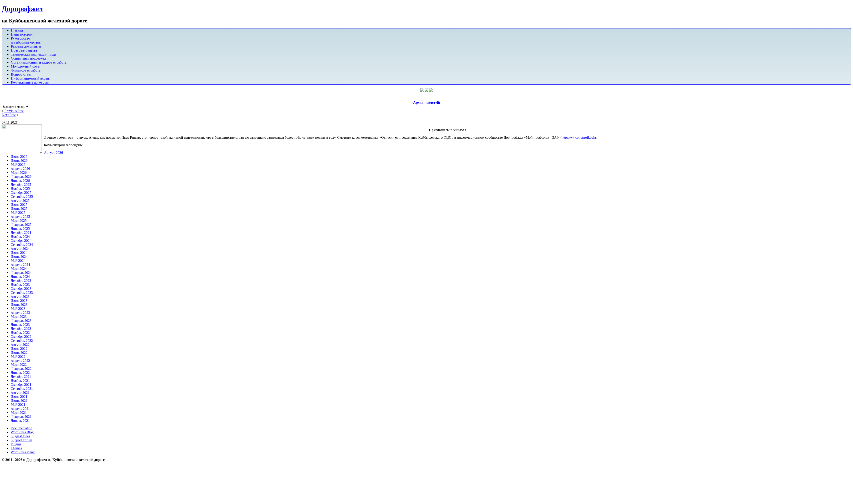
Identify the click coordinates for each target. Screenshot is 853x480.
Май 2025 (18, 212)
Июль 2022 (19, 348)
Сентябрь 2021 (22, 388)
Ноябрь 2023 (20, 284)
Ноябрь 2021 (20, 380)
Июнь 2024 (19, 256)
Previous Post (14, 111)
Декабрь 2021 (21, 376)
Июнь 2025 (19, 208)
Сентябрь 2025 (22, 196)
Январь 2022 (20, 372)
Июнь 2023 (19, 304)
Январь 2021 (20, 420)
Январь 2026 (20, 180)
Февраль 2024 (21, 272)
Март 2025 (19, 220)
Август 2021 (20, 392)
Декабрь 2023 (21, 280)
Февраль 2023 (21, 320)
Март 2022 (19, 364)
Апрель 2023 (20, 312)
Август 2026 (53, 152)
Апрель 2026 (20, 168)
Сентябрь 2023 (22, 292)
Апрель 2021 (20, 408)
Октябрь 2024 (21, 240)
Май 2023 (18, 308)
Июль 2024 (19, 252)
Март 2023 (19, 316)
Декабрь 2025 (21, 184)
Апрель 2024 (20, 264)
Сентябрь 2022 (22, 340)
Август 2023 (20, 296)
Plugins (16, 444)
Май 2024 (18, 260)
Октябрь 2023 (21, 288)
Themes (16, 448)
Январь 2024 (20, 276)
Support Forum (21, 440)
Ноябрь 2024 (20, 236)
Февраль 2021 (21, 416)
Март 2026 (19, 172)
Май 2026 (18, 164)
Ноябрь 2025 (20, 188)
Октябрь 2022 (21, 336)
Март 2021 (19, 412)
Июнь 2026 (19, 160)
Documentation (21, 428)
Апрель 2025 (20, 216)
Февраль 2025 (21, 224)
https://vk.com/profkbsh (578, 137)
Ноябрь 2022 (20, 332)
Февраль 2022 (21, 368)
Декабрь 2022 (21, 328)
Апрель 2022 (20, 360)
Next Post (9, 115)
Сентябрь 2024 (22, 244)
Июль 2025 (19, 204)
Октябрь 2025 (21, 192)
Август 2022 (20, 344)
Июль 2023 (19, 300)
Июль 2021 (19, 396)
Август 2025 (20, 200)
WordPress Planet (23, 452)
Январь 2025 (20, 228)
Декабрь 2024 (21, 232)
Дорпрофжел (22, 9)
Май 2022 (18, 356)
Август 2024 (20, 248)
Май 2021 (18, 404)
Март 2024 (19, 268)
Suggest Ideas (20, 436)
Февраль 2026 (21, 176)
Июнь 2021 (19, 400)
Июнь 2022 (19, 352)
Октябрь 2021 (21, 384)
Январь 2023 (20, 324)
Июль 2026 (19, 156)
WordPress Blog (22, 432)
